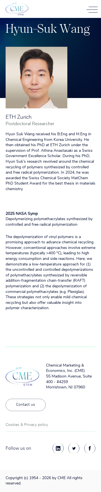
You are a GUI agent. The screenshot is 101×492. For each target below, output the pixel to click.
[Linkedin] (58, 448)
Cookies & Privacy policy (27, 425)
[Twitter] (73, 448)
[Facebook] (89, 448)
